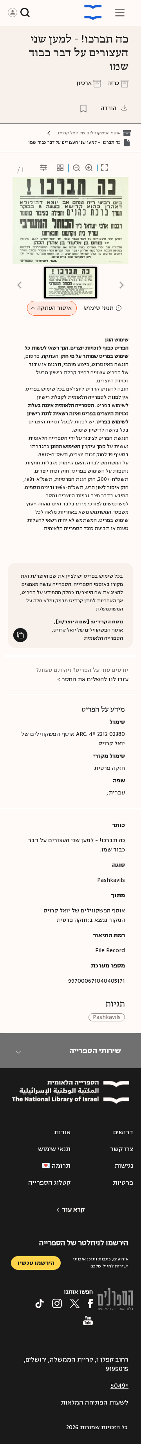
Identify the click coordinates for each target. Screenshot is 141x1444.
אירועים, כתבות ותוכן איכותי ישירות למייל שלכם (100, 1262)
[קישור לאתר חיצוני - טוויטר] (75, 1303)
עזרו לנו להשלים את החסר (95, 679)
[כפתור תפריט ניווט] (119, 12)
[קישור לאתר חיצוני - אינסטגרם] (57, 1303)
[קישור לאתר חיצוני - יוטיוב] (88, 1320)
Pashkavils (107, 1017)
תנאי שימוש (99, 308)
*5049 (119, 1385)
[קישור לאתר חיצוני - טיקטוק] (39, 1303)
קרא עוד (73, 1209)
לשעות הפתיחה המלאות (94, 1402)
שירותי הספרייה (95, 1051)
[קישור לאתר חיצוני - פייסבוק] (90, 1303)
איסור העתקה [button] (54, 308)
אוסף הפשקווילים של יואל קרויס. (89, 133)
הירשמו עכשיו (35, 1263)
